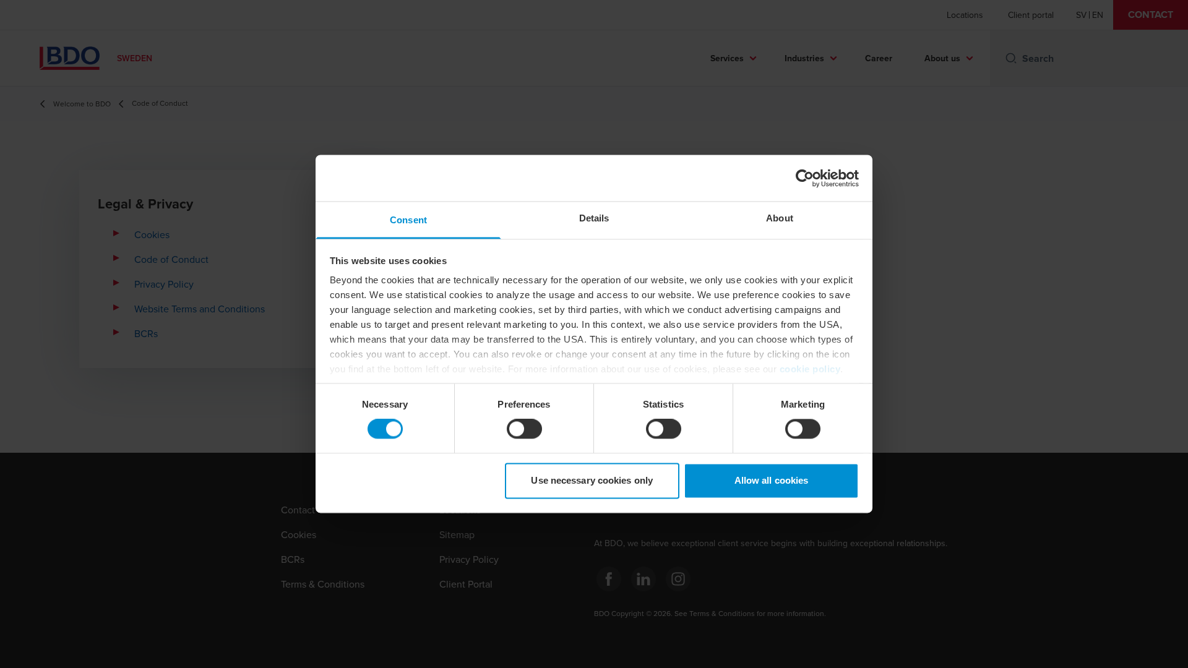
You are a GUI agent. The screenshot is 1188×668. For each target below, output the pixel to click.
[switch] (524, 429)
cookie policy (810, 369)
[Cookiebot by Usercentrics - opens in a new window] (805, 178)
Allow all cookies (771, 480)
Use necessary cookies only (592, 480)
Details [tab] (594, 218)
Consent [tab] (408, 220)
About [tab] (779, 218)
